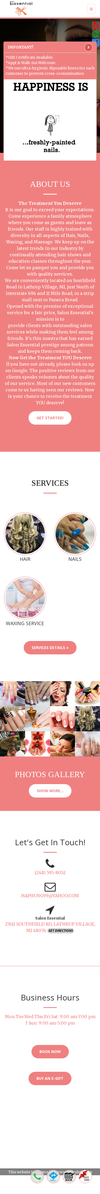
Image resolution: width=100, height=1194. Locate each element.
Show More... (50, 790)
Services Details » (50, 647)
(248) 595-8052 (50, 872)
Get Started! (50, 417)
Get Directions (61, 930)
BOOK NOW (50, 1051)
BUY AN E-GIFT (50, 1078)
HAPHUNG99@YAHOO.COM (50, 895)
